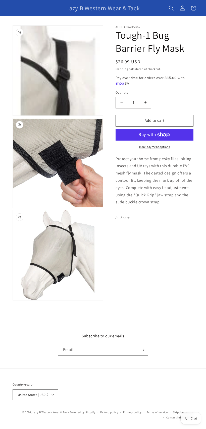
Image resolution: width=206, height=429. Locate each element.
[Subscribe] (142, 350)
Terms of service (157, 412)
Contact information (179, 417)
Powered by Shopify (82, 412)
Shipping (122, 69)
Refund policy (109, 412)
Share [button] (125, 217)
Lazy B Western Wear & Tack (50, 412)
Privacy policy (132, 412)
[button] (10, 8)
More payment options (154, 147)
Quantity (122, 92)
